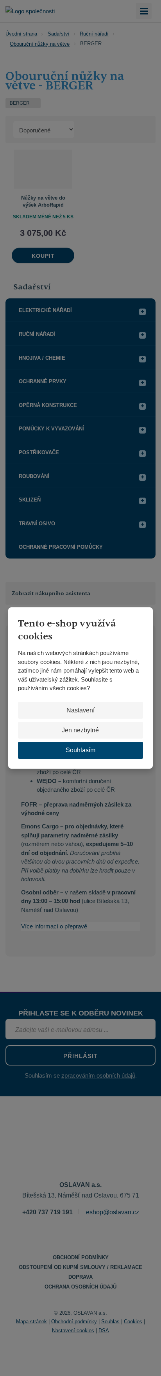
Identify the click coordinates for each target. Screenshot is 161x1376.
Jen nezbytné (80, 730)
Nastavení (80, 710)
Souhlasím (80, 750)
